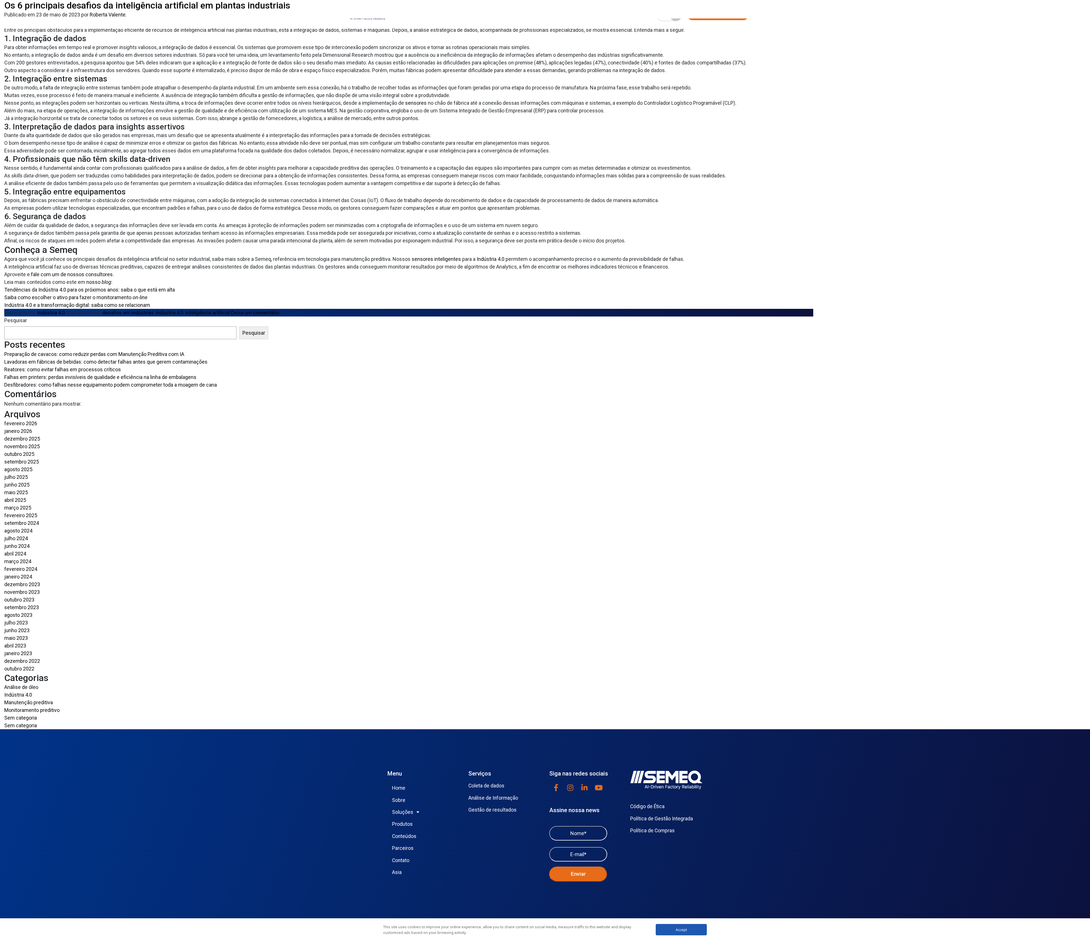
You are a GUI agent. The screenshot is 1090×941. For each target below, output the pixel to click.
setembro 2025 (21, 462)
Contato (400, 860)
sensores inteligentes (436, 259)
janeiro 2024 (18, 577)
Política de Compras (652, 830)
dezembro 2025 (22, 439)
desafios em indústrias (128, 313)
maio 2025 (16, 492)
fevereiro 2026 (20, 423)
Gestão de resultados (492, 810)
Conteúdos (404, 836)
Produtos (402, 824)
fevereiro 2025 (20, 515)
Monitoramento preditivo (32, 710)
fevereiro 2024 (20, 569)
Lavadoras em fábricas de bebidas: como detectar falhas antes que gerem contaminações (105, 362)
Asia (397, 872)
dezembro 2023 (22, 584)
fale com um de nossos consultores (72, 274)
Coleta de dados (486, 786)
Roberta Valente (107, 15)
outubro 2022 (19, 669)
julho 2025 (16, 477)
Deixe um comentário (255, 313)
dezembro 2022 (22, 661)
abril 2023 (15, 646)
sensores (416, 103)
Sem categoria (20, 718)
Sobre (398, 800)
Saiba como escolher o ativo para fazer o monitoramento (75, 297)
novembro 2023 (22, 592)
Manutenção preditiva (28, 702)
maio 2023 (16, 638)
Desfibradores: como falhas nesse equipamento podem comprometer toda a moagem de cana (110, 385)
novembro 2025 (22, 446)
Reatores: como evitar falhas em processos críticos (62, 369)
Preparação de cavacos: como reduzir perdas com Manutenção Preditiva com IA (94, 354)
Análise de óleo (21, 687)
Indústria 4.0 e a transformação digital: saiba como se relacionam (77, 305)
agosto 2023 (18, 615)
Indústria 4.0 (490, 259)
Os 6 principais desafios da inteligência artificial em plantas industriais (147, 5)
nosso (98, 282)
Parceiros (403, 848)
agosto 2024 (18, 531)
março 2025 (17, 508)
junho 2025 (17, 485)
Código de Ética (647, 806)
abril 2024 (15, 554)
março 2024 (17, 561)
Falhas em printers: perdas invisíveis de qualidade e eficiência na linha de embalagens (100, 377)
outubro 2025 (19, 454)
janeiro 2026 (18, 431)
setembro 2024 (21, 523)
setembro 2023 (21, 607)
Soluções (402, 812)
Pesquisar (15, 320)
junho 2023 (17, 630)
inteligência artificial (207, 313)
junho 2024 (17, 546)
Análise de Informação (493, 798)
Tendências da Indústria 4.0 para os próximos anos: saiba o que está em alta (89, 290)
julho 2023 (16, 623)
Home (398, 788)
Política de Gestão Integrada (661, 818)
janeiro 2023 (18, 653)
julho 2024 (16, 538)
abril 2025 (15, 500)
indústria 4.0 (169, 313)
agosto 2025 (18, 469)
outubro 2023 (19, 600)
